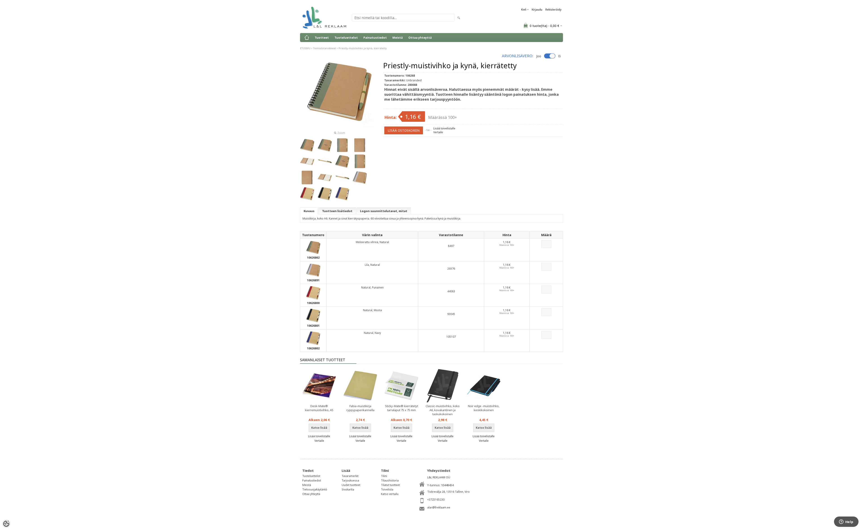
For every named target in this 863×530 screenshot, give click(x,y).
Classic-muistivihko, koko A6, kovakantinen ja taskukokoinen (443, 410)
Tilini (384, 476)
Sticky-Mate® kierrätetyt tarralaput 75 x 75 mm (401, 408)
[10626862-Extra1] (307, 161)
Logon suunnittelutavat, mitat (383, 211)
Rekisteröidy (553, 9)
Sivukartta (348, 489)
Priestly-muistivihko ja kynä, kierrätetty (363, 48)
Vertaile (438, 132)
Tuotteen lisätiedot (337, 211)
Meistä (397, 37)
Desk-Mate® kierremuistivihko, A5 (319, 408)
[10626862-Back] (360, 145)
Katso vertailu (389, 494)
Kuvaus (309, 211)
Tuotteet (322, 37)
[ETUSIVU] (306, 37)
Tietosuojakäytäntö (314, 489)
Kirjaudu (537, 9)
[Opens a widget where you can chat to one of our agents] (846, 522)
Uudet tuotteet (351, 485)
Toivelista (387, 489)
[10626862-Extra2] (325, 161)
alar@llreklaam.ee (438, 507)
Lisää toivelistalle (444, 128)
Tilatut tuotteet (390, 485)
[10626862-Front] (342, 145)
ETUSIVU (305, 48)
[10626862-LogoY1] (325, 145)
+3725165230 (436, 499)
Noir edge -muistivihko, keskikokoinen (483, 408)
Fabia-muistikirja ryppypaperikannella (360, 408)
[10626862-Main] (307, 145)
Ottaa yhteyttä (420, 37)
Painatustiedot (375, 37)
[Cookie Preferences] (6, 524)
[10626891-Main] (360, 177)
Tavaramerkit (350, 476)
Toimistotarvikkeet (324, 48)
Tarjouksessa (350, 480)
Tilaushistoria (390, 480)
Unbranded (414, 80)
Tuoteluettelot (346, 37)
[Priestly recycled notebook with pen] (307, 194)
